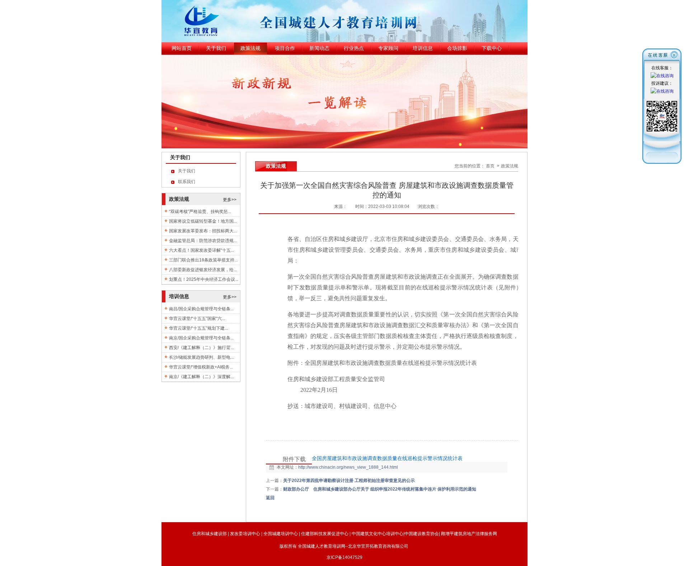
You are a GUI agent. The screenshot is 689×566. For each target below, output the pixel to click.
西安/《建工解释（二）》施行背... (201, 347)
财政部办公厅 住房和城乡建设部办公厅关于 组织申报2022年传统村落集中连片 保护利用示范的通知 (379, 489)
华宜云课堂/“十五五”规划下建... (198, 328)
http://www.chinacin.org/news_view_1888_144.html (348, 467)
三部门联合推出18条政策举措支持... (203, 260)
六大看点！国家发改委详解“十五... (201, 250)
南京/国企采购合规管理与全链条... (201, 337)
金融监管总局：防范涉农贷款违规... (203, 240)
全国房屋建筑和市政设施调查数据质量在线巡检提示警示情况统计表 (387, 458)
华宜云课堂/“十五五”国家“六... (197, 318)
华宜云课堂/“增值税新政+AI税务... (201, 367)
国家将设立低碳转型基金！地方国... (203, 221)
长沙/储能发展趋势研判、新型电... (201, 357)
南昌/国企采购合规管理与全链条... (201, 308)
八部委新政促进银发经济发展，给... (203, 269)
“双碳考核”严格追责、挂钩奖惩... (200, 211)
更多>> (229, 199)
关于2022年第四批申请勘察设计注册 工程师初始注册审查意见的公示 (349, 480)
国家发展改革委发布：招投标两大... (203, 230)
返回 (270, 497)
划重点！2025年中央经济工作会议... (203, 279)
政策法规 (509, 165)
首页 (490, 165)
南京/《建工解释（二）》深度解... (201, 376)
